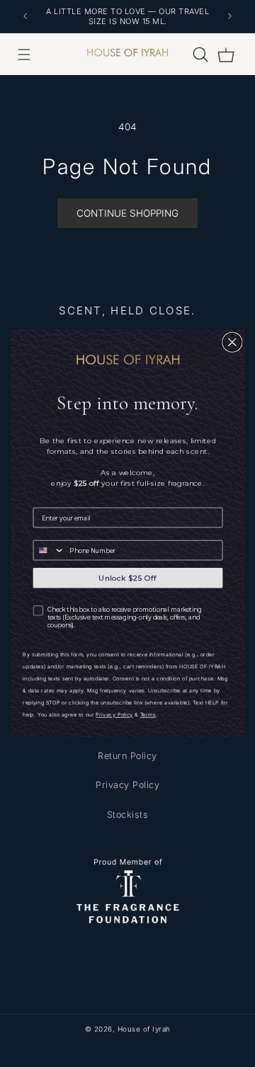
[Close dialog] (232, 342)
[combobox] (48, 550)
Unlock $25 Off (127, 578)
